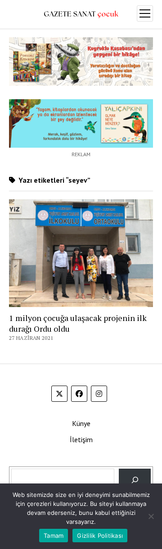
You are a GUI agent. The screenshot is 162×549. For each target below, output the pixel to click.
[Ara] (135, 480)
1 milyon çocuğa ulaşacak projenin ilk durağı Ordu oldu (78, 323)
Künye (81, 423)
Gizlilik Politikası (100, 535)
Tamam (53, 535)
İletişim (81, 439)
